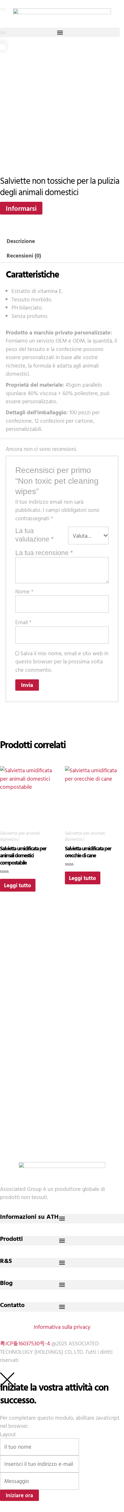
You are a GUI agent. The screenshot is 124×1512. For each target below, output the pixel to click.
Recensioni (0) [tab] (24, 255)
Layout (8, 1434)
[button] (60, 32)
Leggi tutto (17, 885)
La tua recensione (44, 553)
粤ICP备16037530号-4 (25, 1343)
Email (23, 622)
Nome (24, 591)
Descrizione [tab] (21, 241)
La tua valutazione (34, 535)
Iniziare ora (19, 1495)
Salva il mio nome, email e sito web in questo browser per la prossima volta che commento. (61, 661)
